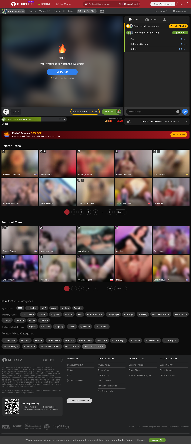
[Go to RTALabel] (6, 427)
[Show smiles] (178, 111)
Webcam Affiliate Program (140, 375)
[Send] (185, 112)
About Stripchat (76, 365)
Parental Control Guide (107, 386)
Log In (182, 4)
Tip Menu (179, 32)
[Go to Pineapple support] (47, 427)
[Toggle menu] (5, 4)
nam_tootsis (9, 301)
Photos (59, 11)
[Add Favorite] (6, 112)
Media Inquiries (76, 381)
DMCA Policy (103, 375)
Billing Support (166, 370)
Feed (70, 11)
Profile (32, 11)
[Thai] (20, 308)
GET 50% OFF (178, 134)
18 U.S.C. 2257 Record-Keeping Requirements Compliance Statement (159, 427)
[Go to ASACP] (17, 426)
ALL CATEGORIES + (94, 346)
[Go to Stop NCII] (61, 427)
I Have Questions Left (79, 401)
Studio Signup (135, 370)
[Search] (120, 4)
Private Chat (177, 26)
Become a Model (136, 365)
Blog (72, 370)
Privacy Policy (104, 365)
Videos (44, 11)
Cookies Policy (104, 381)
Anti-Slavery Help (105, 391)
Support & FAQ (166, 365)
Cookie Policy (125, 440)
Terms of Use (103, 370)
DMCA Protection (167, 375)
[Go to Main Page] (23, 4)
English (50, 360)
